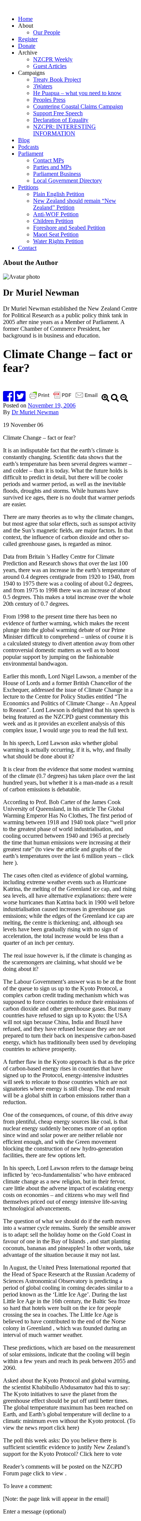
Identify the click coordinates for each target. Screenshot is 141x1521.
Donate (26, 46)
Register (28, 39)
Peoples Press (49, 100)
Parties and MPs (52, 167)
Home (25, 19)
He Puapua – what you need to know (77, 93)
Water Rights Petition (58, 241)
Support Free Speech (58, 113)
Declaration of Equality (60, 120)
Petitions (28, 187)
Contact (27, 248)
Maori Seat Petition (56, 234)
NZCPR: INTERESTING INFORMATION (64, 130)
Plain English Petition (58, 194)
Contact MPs (48, 160)
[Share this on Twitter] (20, 398)
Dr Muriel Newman (35, 412)
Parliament (30, 153)
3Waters (42, 86)
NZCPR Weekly (53, 59)
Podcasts (28, 147)
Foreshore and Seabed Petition (69, 228)
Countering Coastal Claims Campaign (78, 106)
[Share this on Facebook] (8, 398)
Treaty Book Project (57, 79)
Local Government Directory (67, 180)
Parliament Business (57, 174)
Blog (24, 140)
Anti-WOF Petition (56, 214)
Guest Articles (50, 66)
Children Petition (53, 221)
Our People (46, 32)
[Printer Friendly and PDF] (64, 398)
